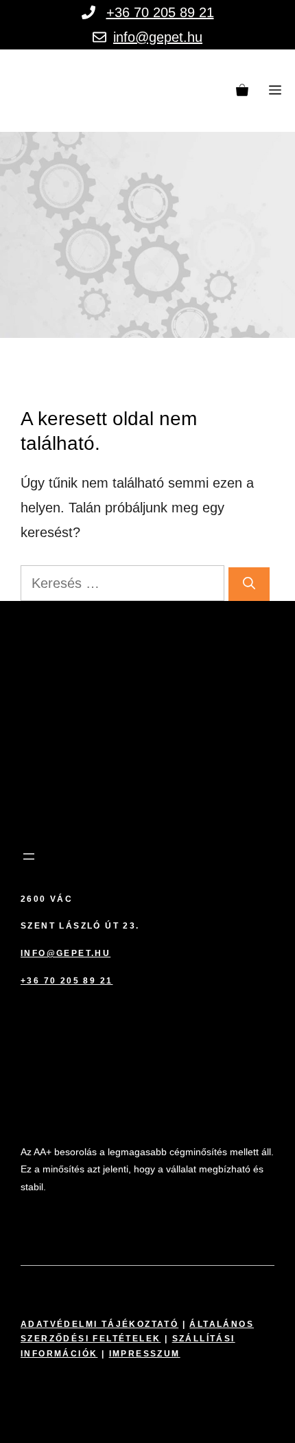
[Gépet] (57, 90)
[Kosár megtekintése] (242, 90)
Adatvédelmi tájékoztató (99, 1324)
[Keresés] (249, 584)
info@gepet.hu (157, 37)
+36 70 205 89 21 (160, 12)
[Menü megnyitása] (29, 856)
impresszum (144, 1354)
